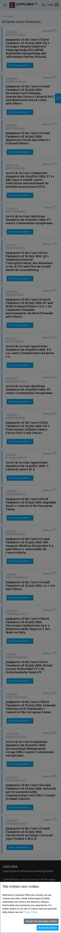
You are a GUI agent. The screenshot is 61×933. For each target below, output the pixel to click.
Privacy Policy (30, 912)
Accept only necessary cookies (41, 921)
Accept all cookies (47, 927)
